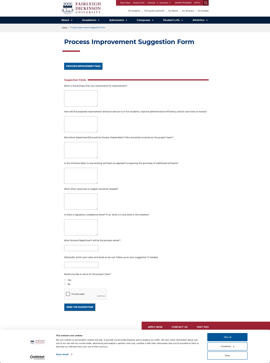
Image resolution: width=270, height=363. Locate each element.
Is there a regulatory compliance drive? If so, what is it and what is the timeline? (106, 214)
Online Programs (183, 3)
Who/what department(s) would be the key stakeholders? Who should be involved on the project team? (118, 137)
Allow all (227, 337)
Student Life (171, 20)
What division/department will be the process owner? (92, 240)
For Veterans (188, 11)
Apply (197, 3)
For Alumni (173, 11)
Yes (69, 280)
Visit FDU (203, 327)
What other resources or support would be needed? (91, 189)
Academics (89, 20)
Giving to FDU (139, 3)
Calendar (151, 3)
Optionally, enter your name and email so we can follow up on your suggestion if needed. (111, 257)
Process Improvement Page (83, 66)
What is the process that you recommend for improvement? (95, 86)
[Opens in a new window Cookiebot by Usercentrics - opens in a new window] (37, 357)
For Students (134, 11)
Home (64, 27)
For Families (203, 11)
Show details (62, 354)
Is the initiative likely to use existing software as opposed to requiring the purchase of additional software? (121, 163)
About (65, 20)
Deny (227, 355)
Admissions (116, 20)
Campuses (143, 20)
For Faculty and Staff (154, 11)
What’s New (125, 3)
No (69, 284)
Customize (226, 346)
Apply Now (155, 327)
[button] (206, 3)
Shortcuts (163, 3)
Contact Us (180, 327)
